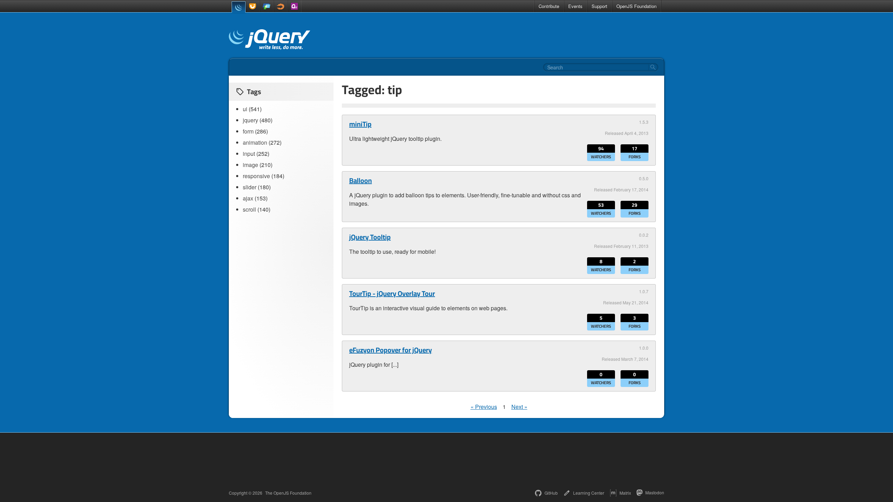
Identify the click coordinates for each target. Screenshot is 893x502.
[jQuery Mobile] (266, 6)
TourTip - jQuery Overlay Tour (392, 293)
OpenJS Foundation (636, 6)
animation (255, 142)
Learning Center (588, 493)
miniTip (360, 124)
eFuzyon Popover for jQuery (390, 350)
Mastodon (654, 492)
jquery (250, 120)
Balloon (360, 180)
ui (245, 109)
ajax (248, 198)
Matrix (625, 493)
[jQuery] (239, 7)
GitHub (551, 493)
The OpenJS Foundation (288, 493)
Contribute (549, 6)
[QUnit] (294, 6)
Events (575, 6)
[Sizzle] (280, 6)
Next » (519, 407)
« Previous (484, 407)
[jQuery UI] (253, 6)
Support (599, 6)
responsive (256, 176)
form (248, 131)
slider (249, 187)
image (250, 165)
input (249, 154)
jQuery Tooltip (370, 237)
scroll (249, 209)
